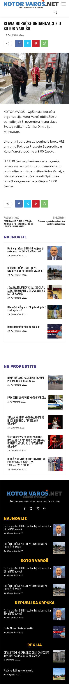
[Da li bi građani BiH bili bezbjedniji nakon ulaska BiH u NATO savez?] (54, 253)
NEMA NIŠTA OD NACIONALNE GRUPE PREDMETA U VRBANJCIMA (25, 379)
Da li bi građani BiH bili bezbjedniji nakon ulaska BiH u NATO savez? (25, 249)
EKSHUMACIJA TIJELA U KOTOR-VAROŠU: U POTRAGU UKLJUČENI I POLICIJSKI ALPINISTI (18, 224)
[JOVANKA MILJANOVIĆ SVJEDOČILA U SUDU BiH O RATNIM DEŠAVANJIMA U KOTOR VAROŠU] (54, 292)
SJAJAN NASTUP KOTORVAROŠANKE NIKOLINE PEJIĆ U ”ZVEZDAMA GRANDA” (25, 420)
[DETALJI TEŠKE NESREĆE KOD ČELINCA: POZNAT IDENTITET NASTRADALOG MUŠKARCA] (59, 656)
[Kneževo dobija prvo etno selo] (59, 674)
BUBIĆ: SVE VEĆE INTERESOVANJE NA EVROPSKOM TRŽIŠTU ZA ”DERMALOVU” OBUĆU (26, 462)
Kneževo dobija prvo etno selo (18, 670)
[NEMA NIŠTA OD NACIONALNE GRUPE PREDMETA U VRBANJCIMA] (55, 382)
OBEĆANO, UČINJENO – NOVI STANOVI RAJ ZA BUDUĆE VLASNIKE (25, 269)
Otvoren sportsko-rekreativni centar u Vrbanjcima (51, 222)
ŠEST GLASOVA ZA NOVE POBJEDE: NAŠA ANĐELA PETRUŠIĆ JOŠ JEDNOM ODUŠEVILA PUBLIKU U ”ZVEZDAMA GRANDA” (26, 441)
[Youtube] (44, 508)
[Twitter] (27, 43)
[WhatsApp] (44, 43)
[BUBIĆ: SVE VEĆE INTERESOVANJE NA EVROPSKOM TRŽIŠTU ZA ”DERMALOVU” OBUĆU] (55, 464)
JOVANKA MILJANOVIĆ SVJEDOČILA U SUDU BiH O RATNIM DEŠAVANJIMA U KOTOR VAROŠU (26, 290)
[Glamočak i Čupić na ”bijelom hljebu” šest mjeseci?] (54, 312)
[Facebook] (19, 43)
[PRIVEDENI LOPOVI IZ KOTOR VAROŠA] (55, 402)
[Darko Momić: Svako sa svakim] (54, 331)
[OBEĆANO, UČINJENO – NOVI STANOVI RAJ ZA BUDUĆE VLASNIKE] (54, 272)
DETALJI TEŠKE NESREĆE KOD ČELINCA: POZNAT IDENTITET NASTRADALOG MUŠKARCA (26, 654)
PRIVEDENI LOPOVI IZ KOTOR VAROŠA (26, 397)
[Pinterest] (36, 43)
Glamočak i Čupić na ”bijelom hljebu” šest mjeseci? (26, 308)
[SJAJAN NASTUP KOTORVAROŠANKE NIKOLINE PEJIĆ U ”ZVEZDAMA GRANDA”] (55, 422)
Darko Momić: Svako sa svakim (23, 327)
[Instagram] (31, 508)
